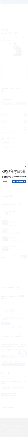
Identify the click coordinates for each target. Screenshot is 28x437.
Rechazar (5, 181)
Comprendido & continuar (19, 181)
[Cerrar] (25, 166)
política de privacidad (9, 177)
